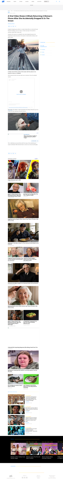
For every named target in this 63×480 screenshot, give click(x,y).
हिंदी (48, 1)
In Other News (28, 406)
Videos (15, 1)
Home (9, 10)
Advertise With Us (52, 475)
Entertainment (28, 395)
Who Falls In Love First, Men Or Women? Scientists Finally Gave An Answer (31, 409)
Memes (33, 1)
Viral (11, 10)
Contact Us (38, 476)
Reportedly (10, 109)
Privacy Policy (52, 476)
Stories (20, 1)
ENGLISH (45, 1)
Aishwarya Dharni (11, 23)
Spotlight (39, 1)
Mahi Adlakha (27, 401)
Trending (8, 1)
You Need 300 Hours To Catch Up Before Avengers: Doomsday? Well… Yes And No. (31, 430)
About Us (38, 475)
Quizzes (26, 1)
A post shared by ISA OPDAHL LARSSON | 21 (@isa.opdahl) (18, 107)
